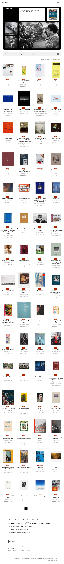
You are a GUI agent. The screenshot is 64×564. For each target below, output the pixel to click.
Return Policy (15, 526)
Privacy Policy (28, 526)
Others (48, 523)
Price (59, 59)
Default (47, 59)
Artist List (33, 520)
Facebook (14, 529)
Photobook (8, 54)
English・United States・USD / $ (21, 532)
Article (20, 520)
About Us (14, 520)
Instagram (23, 529)
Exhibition (26, 520)
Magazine (41, 523)
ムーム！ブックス (22, 523)
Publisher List (41, 520)
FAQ (21, 526)
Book (12, 523)
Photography (18, 54)
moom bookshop (5, 2)
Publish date (54, 59)
